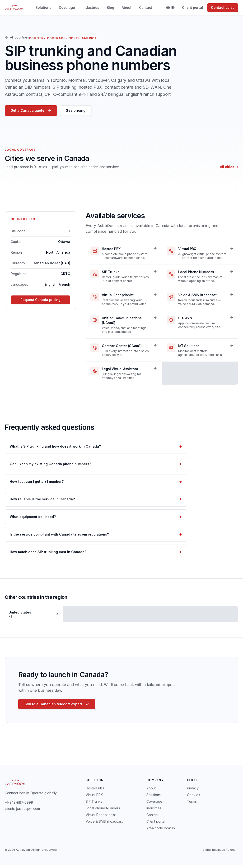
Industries (91, 7)
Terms (192, 801)
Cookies (193, 795)
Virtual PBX (94, 795)
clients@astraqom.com (22, 809)
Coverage (67, 7)
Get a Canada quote (27, 110)
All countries (19, 37)
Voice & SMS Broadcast (104, 821)
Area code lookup (160, 828)
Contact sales (222, 7)
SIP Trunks (94, 801)
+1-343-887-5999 (19, 802)
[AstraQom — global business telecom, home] (14, 7)
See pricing (75, 110)
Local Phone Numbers (103, 808)
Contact (145, 7)
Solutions (43, 7)
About (126, 7)
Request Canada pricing (40, 300)
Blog (110, 7)
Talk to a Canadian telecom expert (53, 704)
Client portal (192, 7)
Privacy (193, 788)
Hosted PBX (95, 788)
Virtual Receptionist (101, 815)
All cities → (229, 167)
